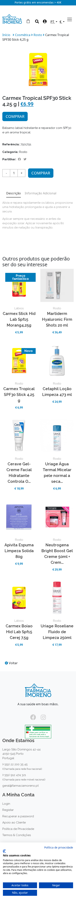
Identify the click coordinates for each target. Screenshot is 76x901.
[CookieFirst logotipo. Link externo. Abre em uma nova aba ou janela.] (4, 851)
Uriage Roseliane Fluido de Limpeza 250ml (57, 632)
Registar (8, 810)
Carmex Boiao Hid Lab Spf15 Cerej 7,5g (19, 632)
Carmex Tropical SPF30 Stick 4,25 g (19, 394)
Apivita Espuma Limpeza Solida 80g (19, 551)
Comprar (15, 116)
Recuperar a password (18, 816)
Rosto (38, 35)
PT (52, 22)
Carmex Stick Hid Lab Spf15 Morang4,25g (19, 319)
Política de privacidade (58, 847)
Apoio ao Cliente (14, 822)
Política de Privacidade (18, 829)
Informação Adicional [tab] (40, 193)
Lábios (19, 308)
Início (6, 35)
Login (6, 803)
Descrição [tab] (13, 193)
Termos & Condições (16, 835)
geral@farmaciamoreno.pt (20, 785)
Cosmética (23, 35)
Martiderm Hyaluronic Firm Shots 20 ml (57, 319)
